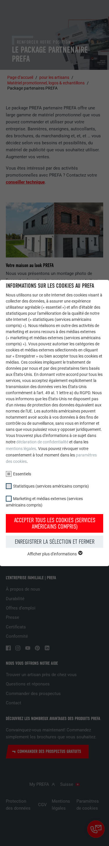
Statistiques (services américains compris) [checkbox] (51, 486)
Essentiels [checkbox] (22, 474)
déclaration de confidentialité (42, 442)
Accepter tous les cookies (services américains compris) (54, 523)
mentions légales (21, 448)
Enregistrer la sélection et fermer (54, 541)
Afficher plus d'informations (52, 554)
